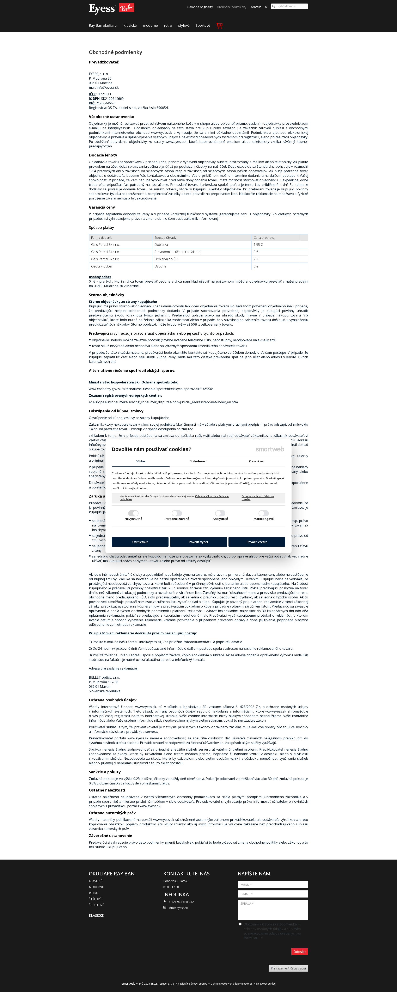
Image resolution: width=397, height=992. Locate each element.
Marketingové (264, 518)
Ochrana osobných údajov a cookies (258, 498)
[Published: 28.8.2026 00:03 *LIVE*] (138, 983)
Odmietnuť (140, 542)
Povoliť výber (198, 542)
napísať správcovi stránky (192, 983)
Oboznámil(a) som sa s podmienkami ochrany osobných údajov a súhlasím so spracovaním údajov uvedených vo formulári (272, 931)
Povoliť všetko (256, 542)
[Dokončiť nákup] (219, 25)
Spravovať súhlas (266, 983)
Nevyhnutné (133, 518)
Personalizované (177, 518)
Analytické (220, 518)
